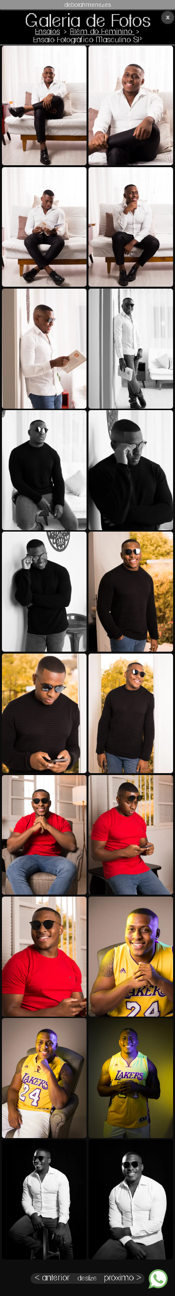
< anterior (52, 1278)
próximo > (122, 1278)
